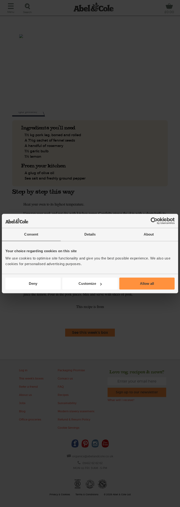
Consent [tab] (31, 234)
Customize (87, 283)
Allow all (147, 283)
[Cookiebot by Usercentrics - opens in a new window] (154, 220)
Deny (33, 283)
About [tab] (149, 234)
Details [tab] (90, 234)
